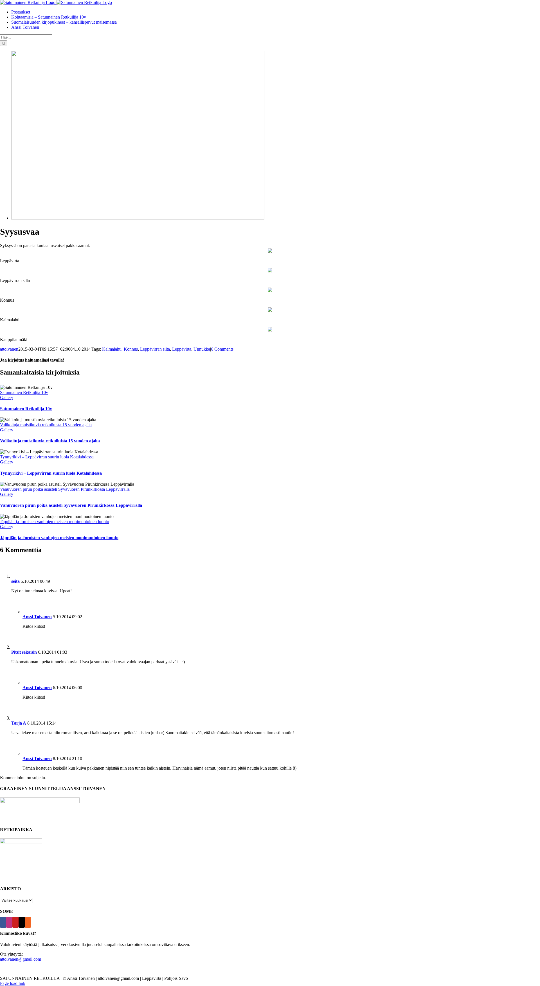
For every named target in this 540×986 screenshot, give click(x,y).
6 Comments (222, 349)
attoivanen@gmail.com (20, 959)
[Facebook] (3, 922)
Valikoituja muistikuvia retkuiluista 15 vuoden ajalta (46, 424)
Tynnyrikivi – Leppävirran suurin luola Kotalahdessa (47, 456)
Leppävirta (181, 349)
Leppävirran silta (155, 349)
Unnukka (202, 349)
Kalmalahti (112, 349)
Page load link (12, 983)
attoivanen (9, 349)
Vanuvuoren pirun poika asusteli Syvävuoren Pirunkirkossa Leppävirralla (65, 489)
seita (15, 581)
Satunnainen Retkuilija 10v (24, 392)
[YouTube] (15, 922)
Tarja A (18, 723)
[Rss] (28, 922)
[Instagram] (9, 922)
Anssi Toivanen (37, 616)
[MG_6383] (137, 218)
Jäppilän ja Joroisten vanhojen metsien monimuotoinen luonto (54, 521)
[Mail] (22, 922)
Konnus (131, 349)
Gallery (6, 397)
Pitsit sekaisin (24, 652)
